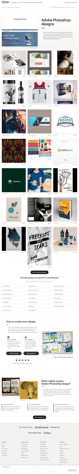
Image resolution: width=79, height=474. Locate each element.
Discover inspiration (25, 450)
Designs (12, 7)
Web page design (44, 448)
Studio (40, 2)
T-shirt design (43, 455)
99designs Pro (24, 457)
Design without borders (64, 448)
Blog (61, 446)
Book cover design (44, 457)
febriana (56, 252)
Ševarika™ (57, 164)
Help (61, 464)
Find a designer (28, 2)
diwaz (30, 193)
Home (3, 7)
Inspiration (35, 2)
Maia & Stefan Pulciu (34, 47)
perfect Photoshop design (51, 38)
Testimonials (4, 453)
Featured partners (63, 461)
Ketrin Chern (23, 400)
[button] (76, 466)
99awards (62, 450)
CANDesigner (5, 396)
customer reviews (28, 363)
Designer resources (64, 459)
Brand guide (42, 450)
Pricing (22, 453)
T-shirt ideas (62, 457)
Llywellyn (56, 76)
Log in (75, 2)
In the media (4, 450)
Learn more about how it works (62, 357)
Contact (3, 446)
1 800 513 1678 (69, 2)
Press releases (5, 448)
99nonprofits (4, 455)
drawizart (5, 164)
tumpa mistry (57, 105)
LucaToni (5, 105)
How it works (20, 2)
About (3, 444)
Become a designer (64, 444)
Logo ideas (62, 455)
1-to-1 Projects (24, 446)
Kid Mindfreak (6, 135)
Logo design (42, 444)
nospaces (56, 135)
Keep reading (10, 409)
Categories (14, 2)
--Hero (44, 355)
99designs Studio (24, 455)
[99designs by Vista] (5, 2)
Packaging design (44, 453)
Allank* (5, 193)
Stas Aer (30, 105)
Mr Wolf (56, 223)
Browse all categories (44, 459)
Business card (43, 446)
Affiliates (61, 453)
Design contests (24, 444)
